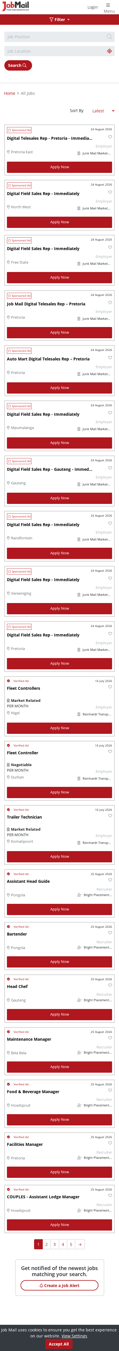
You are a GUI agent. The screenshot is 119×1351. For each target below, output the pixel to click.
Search (15, 65)
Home (9, 93)
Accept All (59, 1344)
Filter (59, 19)
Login (93, 7)
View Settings (74, 1336)
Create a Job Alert (61, 1285)
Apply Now (59, 167)
